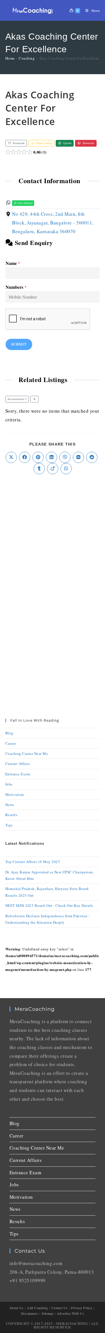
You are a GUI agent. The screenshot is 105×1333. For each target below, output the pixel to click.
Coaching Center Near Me (26, 753)
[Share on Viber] (65, 457)
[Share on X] (11, 457)
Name (13, 263)
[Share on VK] (78, 457)
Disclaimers (29, 1313)
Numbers (16, 287)
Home (10, 58)
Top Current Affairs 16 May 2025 (32, 861)
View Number (24, 203)
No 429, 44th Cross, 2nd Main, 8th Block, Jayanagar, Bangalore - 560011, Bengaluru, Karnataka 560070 (53, 222)
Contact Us (60, 1307)
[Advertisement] (52, 538)
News (9, 804)
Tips (9, 825)
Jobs (9, 784)
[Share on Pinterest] (38, 457)
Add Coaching (37, 1307)
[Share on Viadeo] (52, 468)
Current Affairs (17, 763)
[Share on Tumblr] (39, 468)
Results (11, 814)
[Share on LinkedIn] (51, 457)
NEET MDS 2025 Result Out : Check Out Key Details (49, 905)
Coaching (27, 58)
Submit (19, 344)
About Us (16, 1307)
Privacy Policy (81, 1307)
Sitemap (47, 1313)
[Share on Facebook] (24, 457)
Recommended (16, 399)
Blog (9, 732)
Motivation (14, 794)
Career (10, 743)
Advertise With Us (70, 1313)
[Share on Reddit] (91, 457)
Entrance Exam (17, 773)
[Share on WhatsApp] (66, 468)
